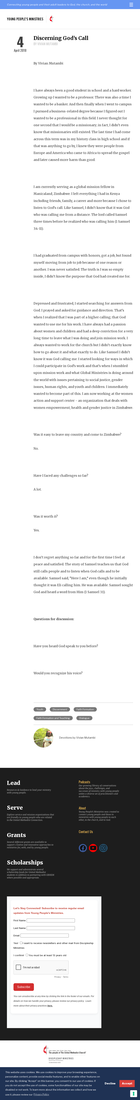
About (82, 808)
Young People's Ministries (25, 19)
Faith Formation (85, 709)
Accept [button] (127, 1083)
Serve (15, 807)
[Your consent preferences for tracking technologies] (133, 1093)
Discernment (60, 709)
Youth (39, 709)
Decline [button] (110, 1083)
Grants (16, 835)
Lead (13, 782)
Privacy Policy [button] (41, 1094)
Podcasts (84, 781)
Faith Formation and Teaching (53, 718)
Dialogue (84, 718)
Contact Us (86, 831)
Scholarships (25, 862)
